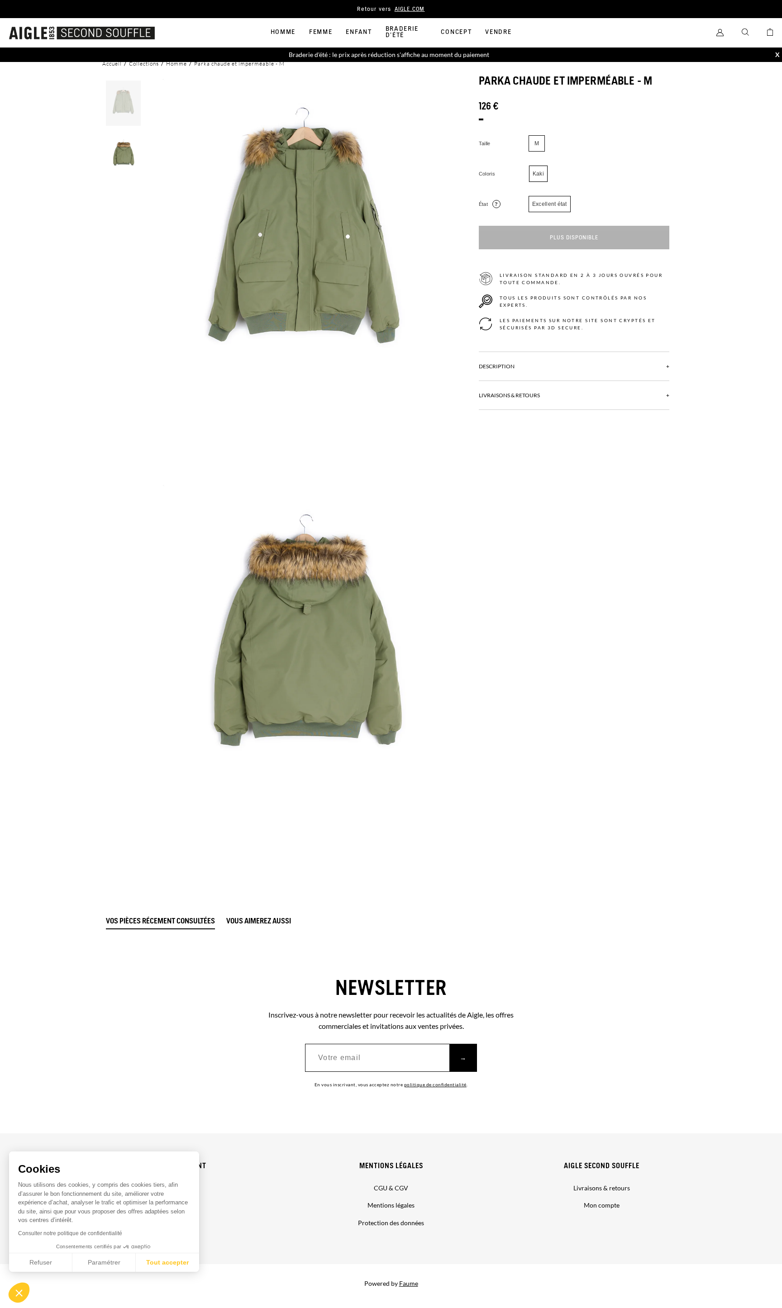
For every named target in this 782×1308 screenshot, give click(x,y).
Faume (408, 1283)
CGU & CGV (391, 1188)
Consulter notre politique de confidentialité (70, 1233)
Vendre (498, 32)
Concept (456, 32)
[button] (19, 1292)
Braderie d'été (402, 31)
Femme (320, 32)
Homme (283, 32)
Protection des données (391, 1223)
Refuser (40, 1262)
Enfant (359, 32)
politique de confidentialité (435, 1084)
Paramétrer (104, 1262)
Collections (144, 63)
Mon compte (602, 1205)
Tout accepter (167, 1262)
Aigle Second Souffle (601, 1166)
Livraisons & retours (601, 1188)
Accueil (112, 63)
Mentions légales (391, 1166)
